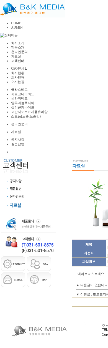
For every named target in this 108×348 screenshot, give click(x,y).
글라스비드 (19, 90)
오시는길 (17, 82)
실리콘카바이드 (22, 107)
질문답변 (17, 144)
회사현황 (17, 73)
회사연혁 (17, 77)
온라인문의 (19, 52)
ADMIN (17, 27)
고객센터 (17, 61)
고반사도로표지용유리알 (29, 112)
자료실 (16, 56)
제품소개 (17, 47)
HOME (16, 23)
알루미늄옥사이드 (24, 103)
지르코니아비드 (22, 94)
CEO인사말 (19, 68)
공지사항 (17, 140)
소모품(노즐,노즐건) (26, 116)
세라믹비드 (19, 98)
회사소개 (17, 43)
